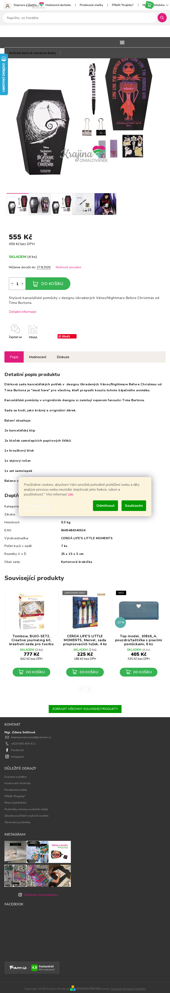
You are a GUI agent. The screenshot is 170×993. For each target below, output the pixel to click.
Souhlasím (134, 505)
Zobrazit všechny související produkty (85, 709)
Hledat (164, 17)
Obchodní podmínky (17, 822)
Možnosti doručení (68, 267)
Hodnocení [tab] (37, 357)
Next (90, 689)
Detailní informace (22, 311)
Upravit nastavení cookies (128, 989)
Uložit (66, 336)
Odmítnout (105, 505)
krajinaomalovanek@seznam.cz (31, 737)
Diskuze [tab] (63, 357)
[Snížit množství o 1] (12, 284)
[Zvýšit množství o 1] (22, 284)
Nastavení (36, 505)
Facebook (17, 750)
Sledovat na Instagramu (41, 895)
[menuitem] (32, 53)
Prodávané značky (91, 5)
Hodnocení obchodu (58, 5)
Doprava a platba (25, 5)
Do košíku (52, 283)
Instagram (17, 756)
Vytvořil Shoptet (89, 988)
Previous (82, 689)
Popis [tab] (14, 357)
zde (70, 494)
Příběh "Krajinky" (123, 5)
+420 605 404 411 (23, 743)
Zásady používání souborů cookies (26, 815)
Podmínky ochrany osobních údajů (26, 809)
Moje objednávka (15, 802)
